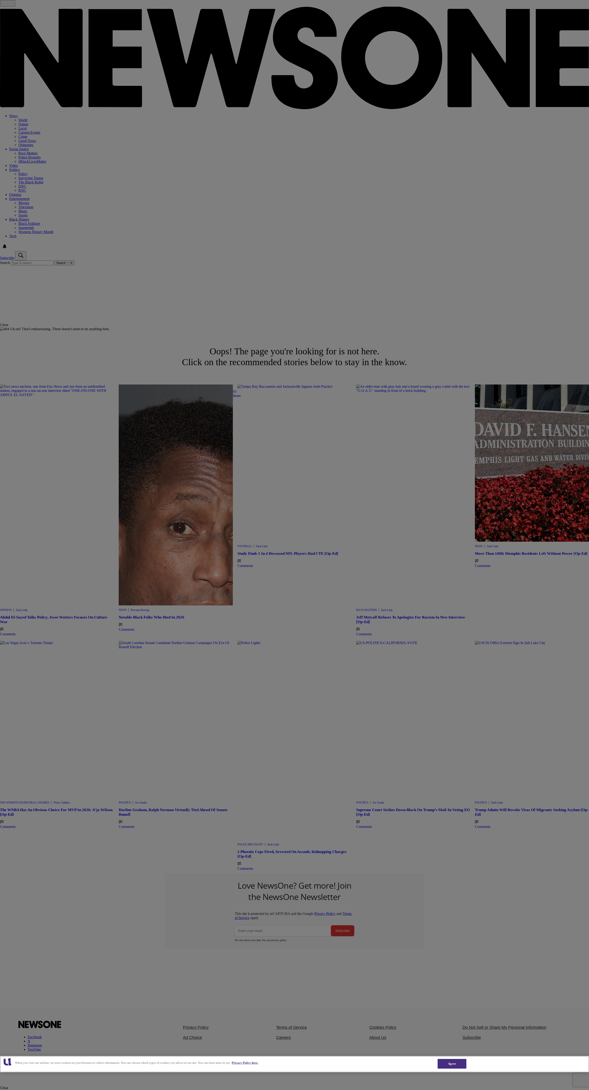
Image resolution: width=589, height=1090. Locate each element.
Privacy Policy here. (245, 1062)
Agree (452, 1063)
